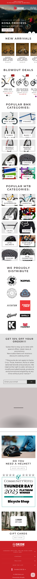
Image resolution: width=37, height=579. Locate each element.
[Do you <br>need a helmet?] (18, 447)
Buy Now (18, 537)
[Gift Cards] (18, 521)
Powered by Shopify (19, 577)
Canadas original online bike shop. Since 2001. (18, 551)
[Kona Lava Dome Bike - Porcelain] (9, 95)
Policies (18, 560)
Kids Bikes (18, 426)
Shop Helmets (18, 468)
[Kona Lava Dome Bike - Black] (7, 95)
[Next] (33, 33)
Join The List (18, 565)
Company (18, 556)
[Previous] (29, 33)
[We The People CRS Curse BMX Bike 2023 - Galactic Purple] (36, 96)
